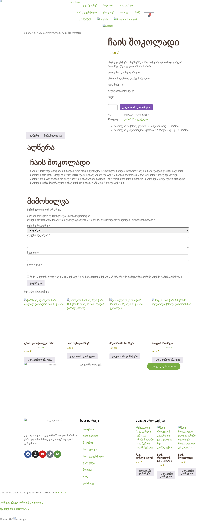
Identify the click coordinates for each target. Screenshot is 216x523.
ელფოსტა (34, 264)
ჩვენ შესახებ (89, 5)
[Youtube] (42, 454)
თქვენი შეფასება (38, 235)
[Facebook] (28, 454)
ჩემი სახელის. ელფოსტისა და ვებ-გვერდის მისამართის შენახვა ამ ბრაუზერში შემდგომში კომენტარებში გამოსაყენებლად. (106, 277)
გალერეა (108, 12)
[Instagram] (35, 454)
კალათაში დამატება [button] (39, 359)
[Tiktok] (50, 454)
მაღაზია (108, 5)
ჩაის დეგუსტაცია (86, 12)
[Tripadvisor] (57, 454)
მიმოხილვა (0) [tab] (53, 135)
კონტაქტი (85, 19)
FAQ (137, 12)
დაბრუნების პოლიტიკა (14, 508)
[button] (20, 519)
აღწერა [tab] (34, 135)
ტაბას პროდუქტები (48, 32)
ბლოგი (124, 12)
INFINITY (60, 492)
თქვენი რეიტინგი (39, 225)
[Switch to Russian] (108, 25)
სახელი (33, 252)
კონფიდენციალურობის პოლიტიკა (21, 502)
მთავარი (29, 32)
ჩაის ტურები (126, 5)
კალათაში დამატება (136, 107)
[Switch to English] (102, 19)
